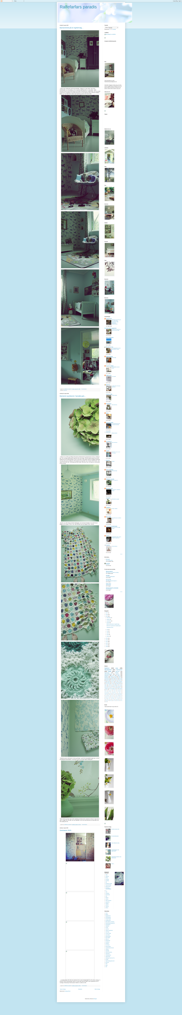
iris (115, 695)
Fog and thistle (108, 885)
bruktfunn (106, 676)
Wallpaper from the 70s (110, 958)
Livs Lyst (108, 559)
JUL (120, 677)
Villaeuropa (108, 956)
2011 (107, 643)
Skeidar (107, 903)
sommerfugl (108, 683)
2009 (107, 646)
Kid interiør (108, 894)
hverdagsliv (120, 681)
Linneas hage (108, 933)
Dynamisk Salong (109, 422)
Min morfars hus (109, 488)
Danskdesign (108, 917)
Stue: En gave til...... (115, 480)
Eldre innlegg (97, 989)
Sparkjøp (107, 950)
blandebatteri (114, 692)
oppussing (107, 672)
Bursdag (120, 678)
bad (105, 681)
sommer (121, 699)
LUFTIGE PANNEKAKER (110, 576)
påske (105, 699)
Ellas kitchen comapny (110, 921)
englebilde (119, 693)
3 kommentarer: (84, 985)
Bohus (107, 877)
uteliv (116, 678)
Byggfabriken (108, 915)
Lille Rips (107, 931)
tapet (118, 675)
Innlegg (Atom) (67, 991)
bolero (120, 692)
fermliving (109, 694)
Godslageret (108, 924)
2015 (107, 616)
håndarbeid (108, 670)
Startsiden (80, 989)
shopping (116, 699)
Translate (114, 29)
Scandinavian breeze (110, 947)
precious (107, 962)
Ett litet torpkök (114, 395)
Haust (107, 413)
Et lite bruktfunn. (114, 546)
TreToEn (107, 450)
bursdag (107, 879)
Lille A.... (113, 863)
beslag (107, 959)
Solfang (107, 949)
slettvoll (107, 904)
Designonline (108, 920)
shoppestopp (117, 682)
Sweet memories (109, 952)
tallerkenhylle (118, 683)
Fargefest (108, 545)
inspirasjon (119, 686)
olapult (108, 681)
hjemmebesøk (107, 678)
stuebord (113, 683)
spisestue (107, 675)
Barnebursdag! (114, 470)
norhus (107, 899)
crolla (110, 693)
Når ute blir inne (114, 442)
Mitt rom (107, 939)
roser (112, 682)
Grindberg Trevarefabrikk (108, 888)
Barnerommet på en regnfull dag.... (71, 28)
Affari (107, 874)
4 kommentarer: (84, 824)
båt (106, 882)
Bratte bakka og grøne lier (111, 328)
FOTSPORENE (108, 589)
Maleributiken (108, 936)
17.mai (110, 689)
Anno (107, 913)
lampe (112, 678)
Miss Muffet (108, 937)
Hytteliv (113, 461)
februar (108, 636)
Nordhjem (107, 942)
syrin (107, 689)
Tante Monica (108, 403)
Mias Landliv (108, 516)
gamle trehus (108, 886)
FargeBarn (108, 507)
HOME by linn (108, 375)
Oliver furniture (108, 900)
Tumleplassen (108, 955)
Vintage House (109, 318)
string (111, 700)
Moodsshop (108, 940)
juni (107, 629)
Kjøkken (107, 668)
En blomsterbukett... (115, 836)
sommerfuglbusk (112, 688)
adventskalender (108, 674)
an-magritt (108, 498)
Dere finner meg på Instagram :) (111, 580)
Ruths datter (108, 583)
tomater (118, 700)
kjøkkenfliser (108, 682)
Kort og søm (108, 579)
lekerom (107, 680)
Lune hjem (108, 934)
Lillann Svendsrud (109, 930)
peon (112, 687)
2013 (107, 639)
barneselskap (107, 692)
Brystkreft (114, 689)
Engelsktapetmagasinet (110, 923)
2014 (107, 638)
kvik (106, 896)
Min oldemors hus (109, 347)
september (109, 620)
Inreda (107, 927)
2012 (107, 641)
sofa (121, 682)
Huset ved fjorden (109, 469)
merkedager (113, 698)
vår (106, 701)
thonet (114, 700)
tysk (106, 966)
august (108, 622)
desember (109, 617)
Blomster (118, 671)
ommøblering (119, 698)
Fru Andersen (109, 441)
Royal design (108, 946)
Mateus (107, 897)
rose (113, 699)
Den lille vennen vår (115, 829)
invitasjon (107, 893)
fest (113, 694)
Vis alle (121, 591)
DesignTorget (108, 918)
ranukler (109, 699)
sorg (111, 677)
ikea (106, 891)
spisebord (107, 700)
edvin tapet (114, 693)
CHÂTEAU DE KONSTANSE (111, 526)
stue (116, 668)
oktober (108, 619)
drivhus (112, 681)
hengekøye (108, 695)
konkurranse (107, 687)
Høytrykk (108, 460)
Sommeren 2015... (66, 830)
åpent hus (108, 384)
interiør (116, 672)
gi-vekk (116, 694)
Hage (109, 671)
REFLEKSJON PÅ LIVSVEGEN (112, 588)
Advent (115, 677)
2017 (107, 612)
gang (119, 676)
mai (107, 631)
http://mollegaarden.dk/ (110, 960)
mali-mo (107, 535)
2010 (107, 644)
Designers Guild (109, 883)
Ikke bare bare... (115, 404)
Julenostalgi (114, 357)
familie (106, 694)
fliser (116, 681)
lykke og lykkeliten (110, 337)
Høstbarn (107, 926)
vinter (121, 700)
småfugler (106, 688)
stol (117, 688)
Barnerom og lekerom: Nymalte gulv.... (73, 396)
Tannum (107, 906)
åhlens (107, 907)
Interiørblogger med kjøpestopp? (115, 850)
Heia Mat (108, 575)
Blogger (95, 998)
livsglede (107, 698)
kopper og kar (113, 676)
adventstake (119, 680)
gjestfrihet (120, 694)
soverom (118, 674)
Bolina (107, 914)
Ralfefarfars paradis (78, 6)
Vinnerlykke (113, 680)
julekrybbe (119, 695)
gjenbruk (114, 686)
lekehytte (106, 677)
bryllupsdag (106, 693)
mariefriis (108, 563)
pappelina (107, 902)
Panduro (107, 943)
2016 (107, 614)
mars (108, 634)
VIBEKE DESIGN (109, 356)
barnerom (65, 390)
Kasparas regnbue (110, 365)
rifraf (106, 963)
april (108, 632)
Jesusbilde (119, 689)
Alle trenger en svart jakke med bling (112, 572)
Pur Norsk (107, 944)
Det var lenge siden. (109, 560)
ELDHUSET (108, 431)
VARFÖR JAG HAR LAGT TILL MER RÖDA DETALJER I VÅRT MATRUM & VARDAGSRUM (116, 321)
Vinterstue (107, 564)
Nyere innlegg (63, 989)
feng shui (109, 686)
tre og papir (114, 376)
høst (112, 695)
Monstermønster (109, 571)
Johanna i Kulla (109, 394)
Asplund (107, 876)
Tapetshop (108, 953)
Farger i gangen (114, 508)
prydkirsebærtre (118, 687)
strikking (120, 688)
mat (113, 675)
